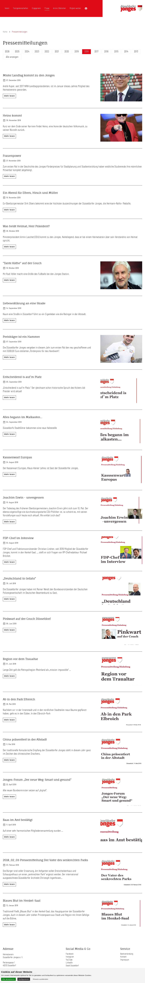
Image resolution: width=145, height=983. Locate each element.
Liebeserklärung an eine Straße (24, 303)
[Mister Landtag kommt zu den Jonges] (121, 100)
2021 (57, 51)
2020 (66, 51)
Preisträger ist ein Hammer (21, 336)
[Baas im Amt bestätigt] (121, 845)
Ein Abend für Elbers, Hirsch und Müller (30, 192)
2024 (27, 51)
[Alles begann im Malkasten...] (121, 442)
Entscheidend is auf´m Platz (22, 377)
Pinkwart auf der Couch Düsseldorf (27, 618)
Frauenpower (12, 155)
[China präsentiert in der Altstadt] (121, 764)
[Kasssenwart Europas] (121, 482)
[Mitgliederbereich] (86, 8)
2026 (7, 51)
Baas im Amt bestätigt (17, 820)
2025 (17, 51)
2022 (47, 51)
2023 (37, 51)
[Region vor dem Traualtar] (121, 684)
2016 (106, 51)
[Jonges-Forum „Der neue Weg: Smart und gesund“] (121, 805)
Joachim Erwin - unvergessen (23, 497)
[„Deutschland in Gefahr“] (121, 603)
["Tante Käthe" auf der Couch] (121, 288)
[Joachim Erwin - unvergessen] (121, 522)
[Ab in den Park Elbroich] (121, 724)
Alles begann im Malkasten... (22, 417)
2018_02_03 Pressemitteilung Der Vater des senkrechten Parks (45, 860)
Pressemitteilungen (19, 32)
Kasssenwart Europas (17, 457)
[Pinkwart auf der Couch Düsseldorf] (121, 644)
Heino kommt (12, 115)
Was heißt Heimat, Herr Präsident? (26, 226)
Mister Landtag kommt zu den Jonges (29, 75)
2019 (77, 51)
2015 (116, 51)
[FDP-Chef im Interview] (121, 563)
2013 (136, 51)
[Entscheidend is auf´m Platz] (121, 402)
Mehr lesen (9, 96)
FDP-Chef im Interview (18, 538)
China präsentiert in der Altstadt (25, 739)
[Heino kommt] (121, 140)
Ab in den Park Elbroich (19, 699)
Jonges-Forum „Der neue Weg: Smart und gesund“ (37, 779)
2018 (86, 51)
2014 (126, 51)
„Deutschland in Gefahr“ (19, 578)
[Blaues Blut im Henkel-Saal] (121, 926)
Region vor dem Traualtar (21, 659)
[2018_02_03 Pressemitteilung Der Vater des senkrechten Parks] (121, 885)
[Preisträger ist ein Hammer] (121, 362)
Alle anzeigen (12, 57)
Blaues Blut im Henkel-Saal (21, 900)
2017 (96, 51)
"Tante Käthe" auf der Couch (22, 263)
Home (5, 32)
